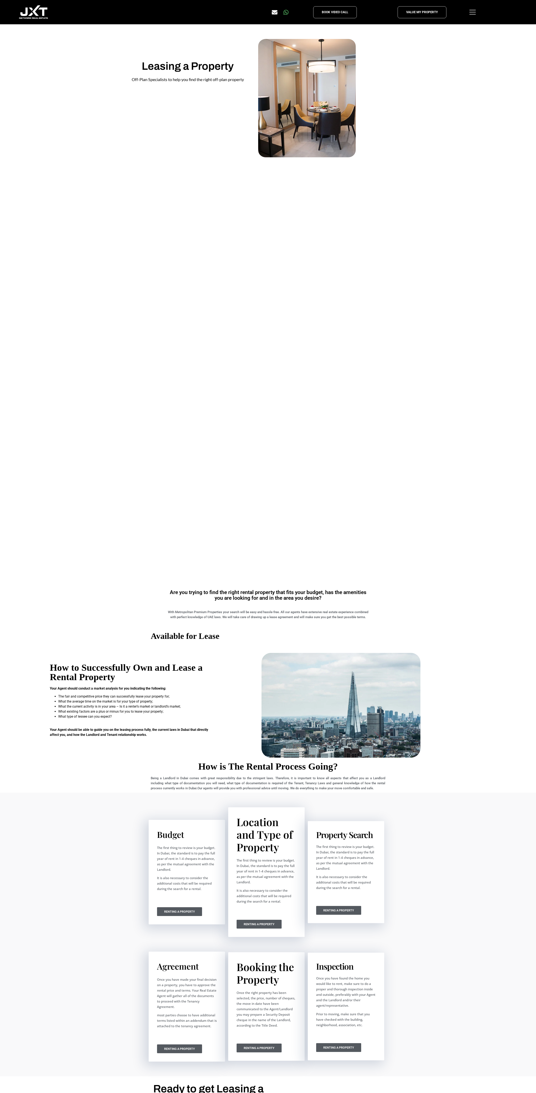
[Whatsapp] (286, 12)
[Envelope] (274, 12)
